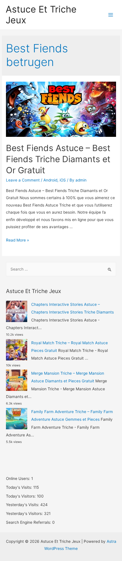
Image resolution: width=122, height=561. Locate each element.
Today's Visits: (19, 487)
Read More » (17, 240)
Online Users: (18, 478)
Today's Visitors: (21, 496)
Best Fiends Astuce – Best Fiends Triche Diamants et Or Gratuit (58, 159)
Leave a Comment (23, 180)
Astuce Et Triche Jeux (41, 15)
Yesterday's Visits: (23, 504)
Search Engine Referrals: (29, 522)
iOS (63, 180)
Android (50, 180)
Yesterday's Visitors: (25, 513)
